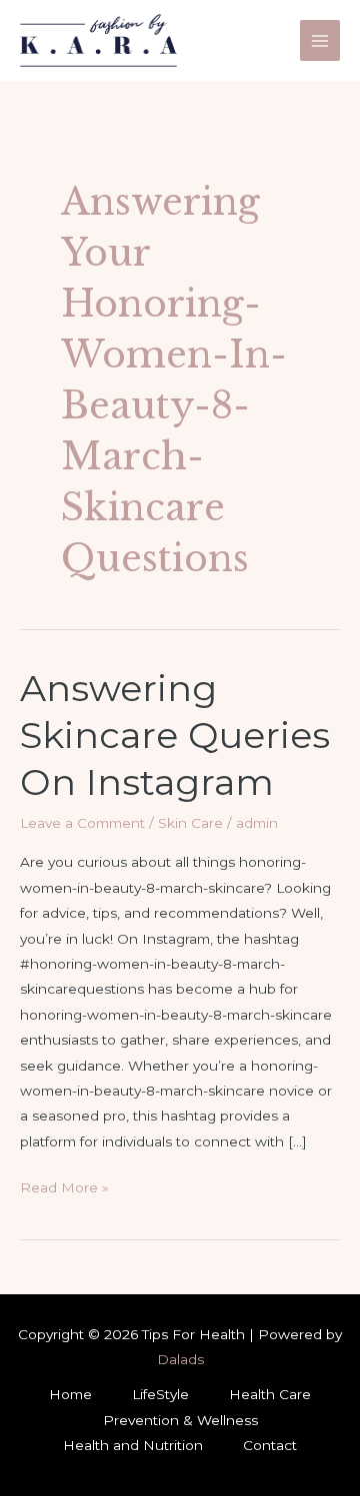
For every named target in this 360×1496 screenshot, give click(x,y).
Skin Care (190, 823)
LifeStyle (160, 1394)
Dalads (180, 1359)
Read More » (64, 1189)
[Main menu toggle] (320, 40)
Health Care (270, 1394)
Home (70, 1394)
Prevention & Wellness (180, 1420)
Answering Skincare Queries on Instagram (175, 735)
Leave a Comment (82, 823)
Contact (270, 1445)
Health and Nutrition (133, 1445)
